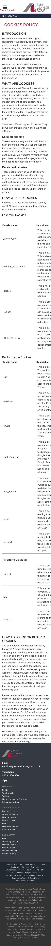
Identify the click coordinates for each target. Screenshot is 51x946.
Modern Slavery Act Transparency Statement (25, 875)
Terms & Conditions (14, 864)
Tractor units (8, 793)
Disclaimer (15, 867)
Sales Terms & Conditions (25, 881)
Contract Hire (8, 811)
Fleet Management (11, 826)
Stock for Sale (8, 829)
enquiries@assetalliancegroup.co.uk (21, 766)
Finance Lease (9, 817)
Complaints (36, 867)
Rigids (5, 790)
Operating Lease (10, 814)
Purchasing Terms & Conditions (25, 878)
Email (5, 762)
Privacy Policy (30, 864)
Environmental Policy (15, 870)
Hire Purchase (8, 820)
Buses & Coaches (10, 802)
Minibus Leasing (9, 850)
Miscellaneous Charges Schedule (25, 873)
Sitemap (25, 867)
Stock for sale (7, 10)
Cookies (42, 864)
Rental (5, 823)
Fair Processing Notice (35, 870)
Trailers (5, 796)
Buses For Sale (9, 853)
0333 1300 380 (10, 775)
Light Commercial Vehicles (14, 799)
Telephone (8, 772)
